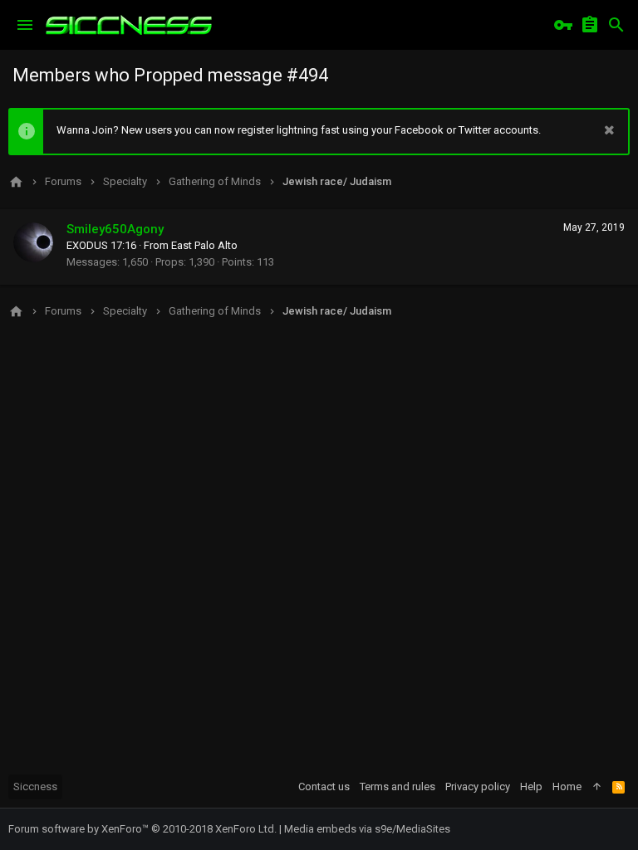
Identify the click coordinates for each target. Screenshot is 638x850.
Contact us (324, 786)
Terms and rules (397, 786)
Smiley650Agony (115, 229)
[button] (25, 25)
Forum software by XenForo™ (142, 829)
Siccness (35, 786)
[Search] (616, 25)
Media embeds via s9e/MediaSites (367, 829)
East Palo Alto (204, 245)
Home (567, 786)
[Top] (596, 786)
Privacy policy (477, 786)
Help (531, 786)
